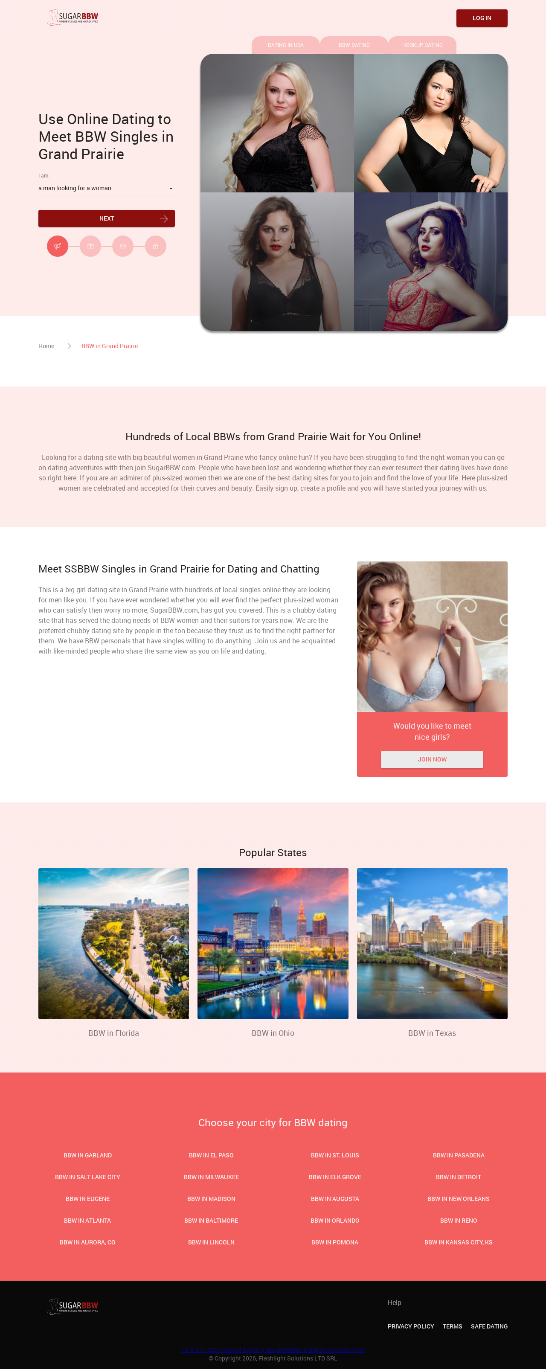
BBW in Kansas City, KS (458, 1242)
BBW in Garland (88, 1155)
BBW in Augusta (335, 1199)
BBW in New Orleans (458, 1199)
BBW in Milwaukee (211, 1177)
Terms (452, 1326)
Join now (432, 759)
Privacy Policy (411, 1326)
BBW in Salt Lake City (87, 1177)
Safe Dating (489, 1326)
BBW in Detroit (458, 1177)
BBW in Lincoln (211, 1242)
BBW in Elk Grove (335, 1177)
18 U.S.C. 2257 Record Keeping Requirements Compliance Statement (273, 1350)
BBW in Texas (432, 1033)
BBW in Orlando (335, 1220)
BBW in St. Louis (335, 1155)
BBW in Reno (458, 1220)
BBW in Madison (211, 1199)
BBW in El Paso (211, 1155)
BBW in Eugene (88, 1199)
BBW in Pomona (334, 1242)
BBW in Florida (113, 1033)
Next (106, 218)
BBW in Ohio (273, 1033)
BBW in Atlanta (87, 1220)
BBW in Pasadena (459, 1155)
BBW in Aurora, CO (88, 1242)
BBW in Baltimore (211, 1220)
